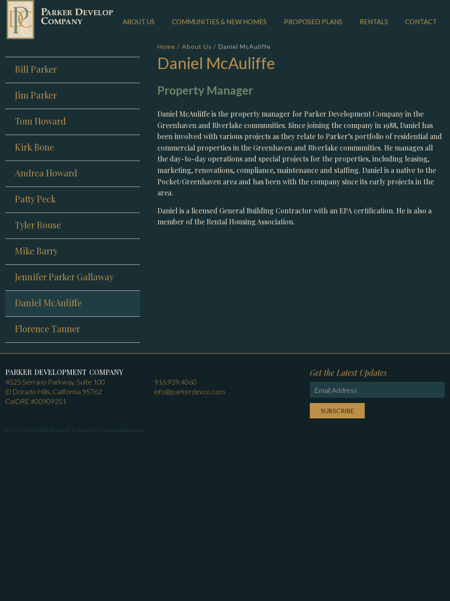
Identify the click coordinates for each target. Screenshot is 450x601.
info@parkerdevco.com (189, 391)
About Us (139, 22)
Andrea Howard (46, 173)
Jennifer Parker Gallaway (64, 276)
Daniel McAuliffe (48, 302)
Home (166, 46)
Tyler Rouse (38, 225)
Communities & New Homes (219, 22)
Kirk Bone (34, 147)
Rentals (373, 22)
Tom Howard (40, 121)
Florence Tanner (47, 328)
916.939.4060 (175, 381)
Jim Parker (36, 95)
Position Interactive (122, 430)
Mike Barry (36, 251)
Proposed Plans (313, 22)
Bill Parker (36, 69)
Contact (421, 22)
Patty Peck (35, 199)
